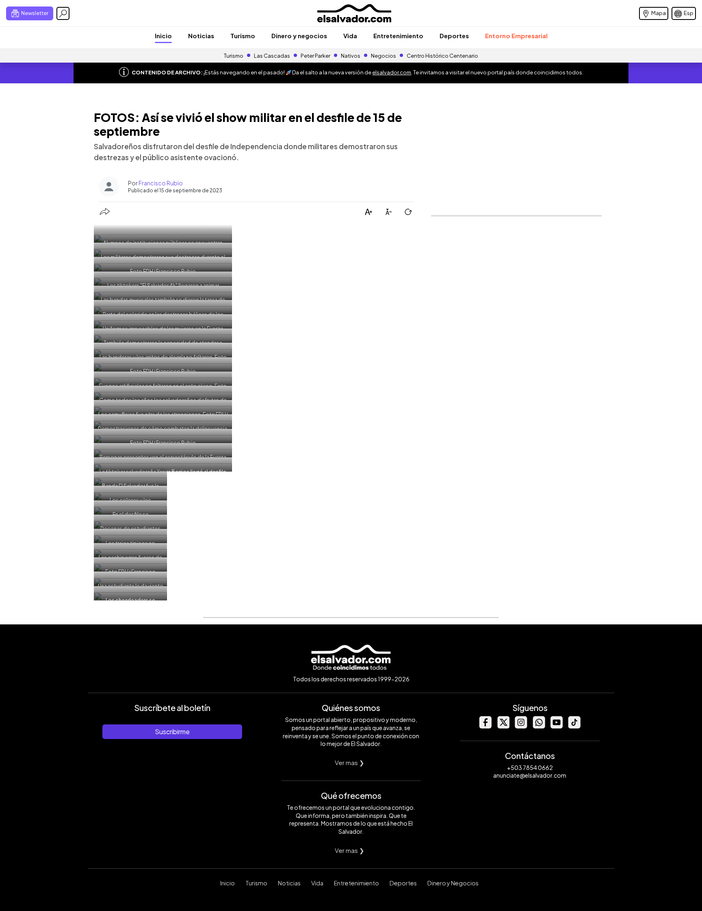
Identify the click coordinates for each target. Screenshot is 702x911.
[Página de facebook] (485, 726)
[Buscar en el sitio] (62, 13)
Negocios (383, 55)
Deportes (454, 35)
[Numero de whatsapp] (538, 726)
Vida (350, 35)
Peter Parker (316, 55)
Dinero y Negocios (453, 883)
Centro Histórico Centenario (442, 55)
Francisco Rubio (161, 183)
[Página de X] (502, 726)
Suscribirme (172, 731)
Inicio (163, 35)
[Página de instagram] (520, 726)
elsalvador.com (391, 72)
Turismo (242, 35)
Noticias (201, 35)
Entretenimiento (398, 35)
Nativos (350, 55)
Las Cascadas (272, 55)
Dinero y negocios (299, 35)
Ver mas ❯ (349, 762)
